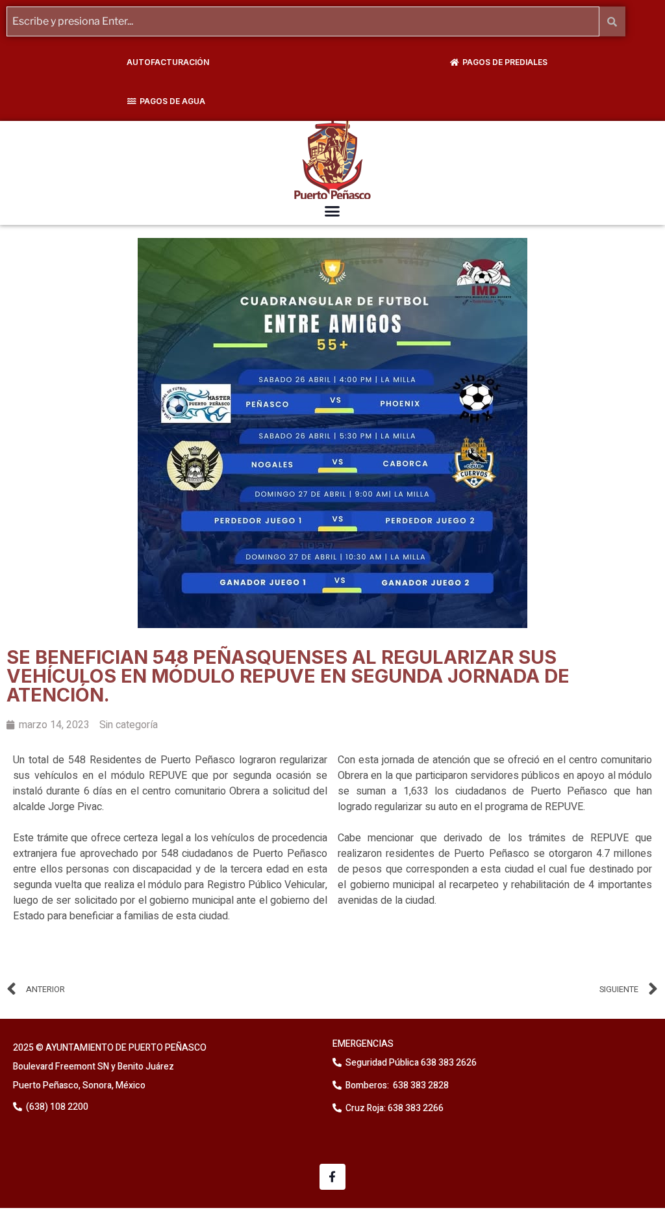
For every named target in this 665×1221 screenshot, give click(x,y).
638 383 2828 (420, 1085)
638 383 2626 (448, 1063)
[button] (332, 211)
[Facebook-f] (333, 1177)
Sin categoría (128, 725)
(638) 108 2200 (56, 1107)
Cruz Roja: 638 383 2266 (394, 1108)
